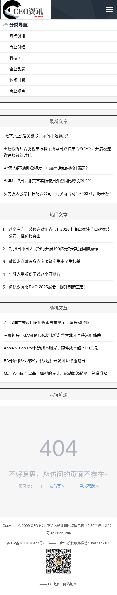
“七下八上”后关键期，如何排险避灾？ (37, 136)
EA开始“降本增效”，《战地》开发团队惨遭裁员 (44, 360)
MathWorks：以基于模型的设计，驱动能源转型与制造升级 (56, 373)
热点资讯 (17, 36)
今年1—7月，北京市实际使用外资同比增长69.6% (47, 181)
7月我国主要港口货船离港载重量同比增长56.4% (46, 322)
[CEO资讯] (26, 16)
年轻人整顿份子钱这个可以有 (34, 274)
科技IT (15, 58)
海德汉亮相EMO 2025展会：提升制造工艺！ (48, 287)
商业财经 (17, 47)
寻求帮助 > (89, 486)
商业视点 (17, 91)
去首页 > (56, 486)
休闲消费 (17, 80)
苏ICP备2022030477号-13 (27, 543)
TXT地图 (53, 584)
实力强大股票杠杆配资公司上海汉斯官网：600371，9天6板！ (58, 193)
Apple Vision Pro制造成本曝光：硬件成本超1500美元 (51, 348)
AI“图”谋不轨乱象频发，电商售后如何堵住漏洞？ (47, 168)
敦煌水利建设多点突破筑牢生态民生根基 (44, 261)
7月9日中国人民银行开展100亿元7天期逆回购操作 (53, 248)
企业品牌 (17, 69)
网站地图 (70, 584)
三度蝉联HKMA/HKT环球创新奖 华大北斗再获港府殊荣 (52, 335)
